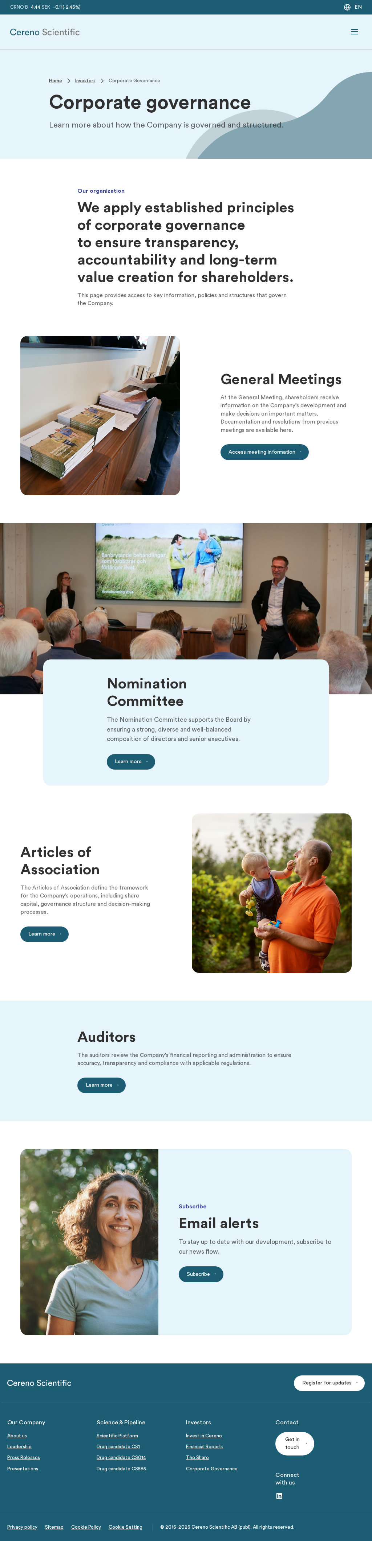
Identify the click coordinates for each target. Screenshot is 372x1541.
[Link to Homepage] (45, 32)
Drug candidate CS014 (121, 1457)
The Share (197, 1457)
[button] (329, 1383)
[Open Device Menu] (354, 32)
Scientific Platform (117, 1435)
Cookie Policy (86, 1527)
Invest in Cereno (204, 1435)
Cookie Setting (125, 1527)
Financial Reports (204, 1446)
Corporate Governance (212, 1468)
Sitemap (54, 1527)
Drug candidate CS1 (118, 1446)
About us (17, 1435)
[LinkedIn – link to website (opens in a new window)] (279, 1496)
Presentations (22, 1468)
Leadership (19, 1446)
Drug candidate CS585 (121, 1468)
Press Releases (23, 1457)
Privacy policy (22, 1527)
